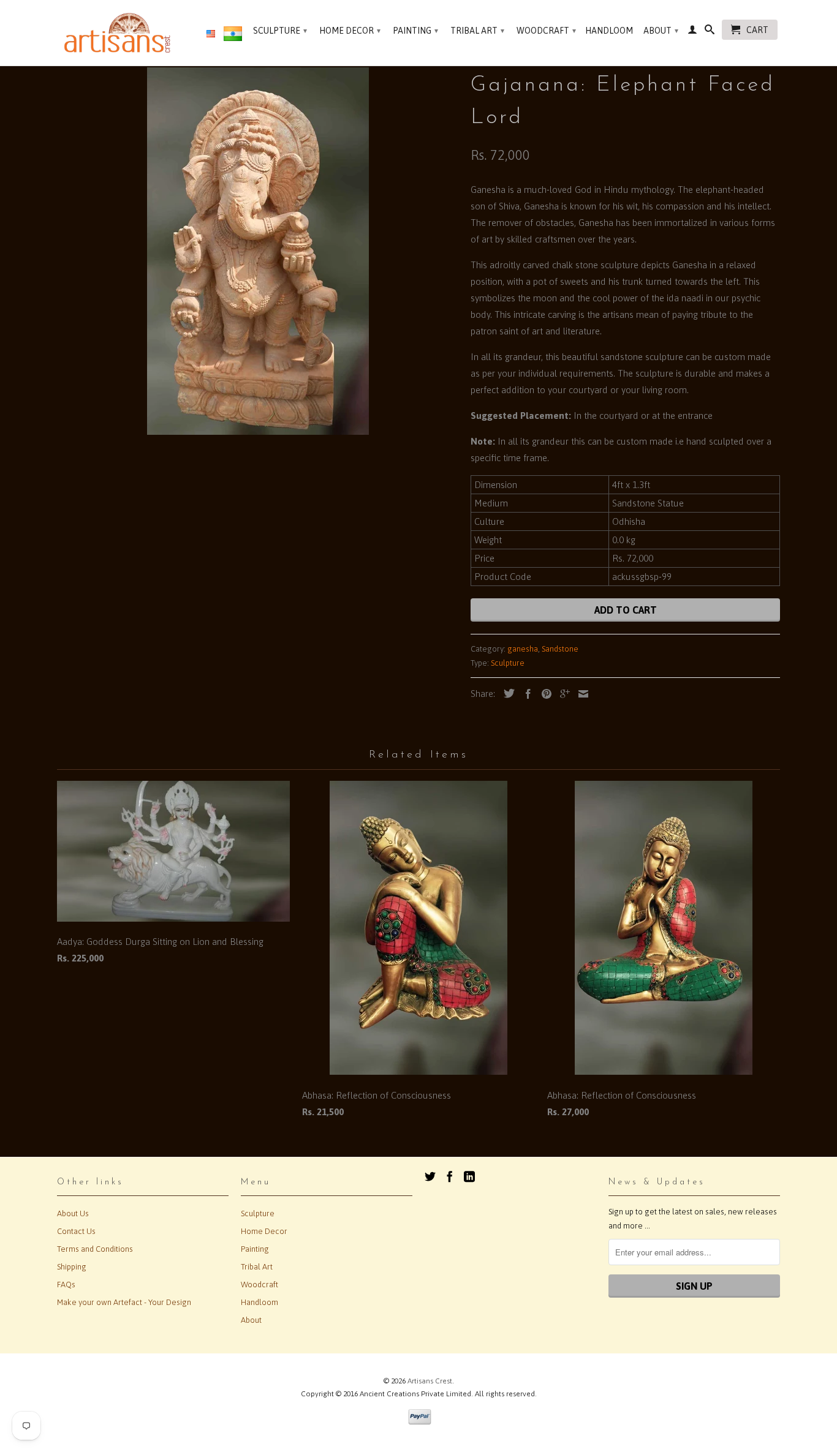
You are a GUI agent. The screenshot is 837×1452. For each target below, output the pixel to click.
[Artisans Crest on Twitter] (430, 1176)
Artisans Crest (429, 1381)
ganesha (522, 648)
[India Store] (233, 36)
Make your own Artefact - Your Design (124, 1302)
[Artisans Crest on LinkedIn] (469, 1176)
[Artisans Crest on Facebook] (449, 1176)
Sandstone (560, 648)
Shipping (71, 1266)
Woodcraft (546, 31)
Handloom (609, 31)
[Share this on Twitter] (506, 693)
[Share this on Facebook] (525, 694)
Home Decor (350, 31)
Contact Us (76, 1231)
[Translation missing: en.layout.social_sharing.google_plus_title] (562, 694)
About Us (73, 1213)
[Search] (709, 31)
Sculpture (280, 31)
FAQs (66, 1284)
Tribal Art (477, 31)
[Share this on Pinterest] (543, 694)
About (660, 31)
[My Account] (692, 31)
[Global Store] (211, 34)
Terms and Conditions (95, 1249)
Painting (415, 31)
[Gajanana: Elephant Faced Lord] (257, 251)
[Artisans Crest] (120, 32)
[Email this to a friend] (580, 694)
